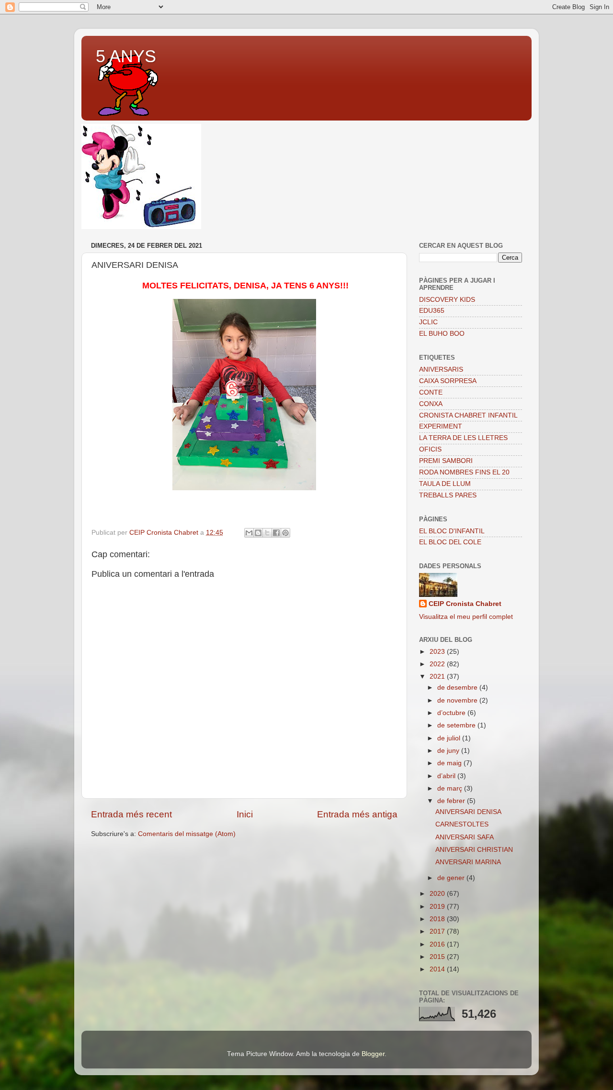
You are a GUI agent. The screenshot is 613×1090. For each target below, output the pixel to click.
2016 (438, 944)
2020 (438, 893)
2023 (438, 651)
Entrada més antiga (357, 814)
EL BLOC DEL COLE (450, 542)
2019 (438, 906)
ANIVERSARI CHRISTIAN (474, 849)
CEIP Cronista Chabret (465, 603)
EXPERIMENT (440, 426)
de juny (449, 750)
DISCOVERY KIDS (447, 299)
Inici (245, 814)
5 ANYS (126, 56)
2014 (438, 969)
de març (450, 788)
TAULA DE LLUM (445, 483)
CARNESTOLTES (461, 824)
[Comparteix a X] (267, 533)
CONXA (431, 403)
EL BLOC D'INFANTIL (452, 531)
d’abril (447, 776)
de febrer (452, 800)
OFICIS (430, 449)
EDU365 (431, 310)
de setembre (457, 725)
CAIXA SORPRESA (448, 381)
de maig (450, 763)
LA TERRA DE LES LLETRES (463, 437)
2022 (438, 664)
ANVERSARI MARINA (468, 862)
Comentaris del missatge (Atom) (187, 833)
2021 (438, 676)
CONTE (431, 392)
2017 (438, 931)
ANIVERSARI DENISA (468, 811)
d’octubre (452, 712)
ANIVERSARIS (441, 369)
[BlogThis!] (258, 533)
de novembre (458, 700)
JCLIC (428, 322)
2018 (438, 919)
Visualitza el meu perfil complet (466, 616)
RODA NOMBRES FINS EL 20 (464, 472)
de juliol (449, 738)
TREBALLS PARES (448, 495)
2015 (438, 956)
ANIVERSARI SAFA (464, 837)
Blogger (373, 1053)
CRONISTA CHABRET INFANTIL (468, 415)
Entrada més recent (131, 814)
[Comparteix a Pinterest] (285, 533)
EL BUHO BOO (442, 333)
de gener (451, 877)
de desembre (458, 687)
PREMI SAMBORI (446, 460)
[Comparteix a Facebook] (276, 533)
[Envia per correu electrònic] (249, 533)
